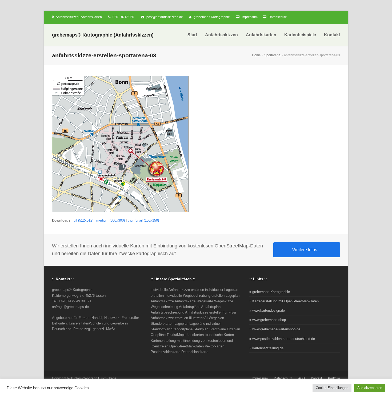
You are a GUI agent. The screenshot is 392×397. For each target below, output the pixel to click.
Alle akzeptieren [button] (369, 388)
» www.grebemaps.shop (267, 320)
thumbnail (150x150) (143, 220)
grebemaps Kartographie (212, 17)
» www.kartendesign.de (267, 310)
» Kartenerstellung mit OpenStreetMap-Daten (284, 301)
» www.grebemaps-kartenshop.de (274, 329)
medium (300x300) (110, 220)
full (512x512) (83, 220)
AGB (301, 378)
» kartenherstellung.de (266, 348)
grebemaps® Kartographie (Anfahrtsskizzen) (103, 35)
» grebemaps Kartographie (269, 292)
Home (256, 55)
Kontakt (316, 378)
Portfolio (334, 378)
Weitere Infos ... (306, 249)
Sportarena (272, 55)
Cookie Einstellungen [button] (332, 388)
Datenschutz (278, 17)
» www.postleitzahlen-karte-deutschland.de (282, 339)
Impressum (250, 17)
